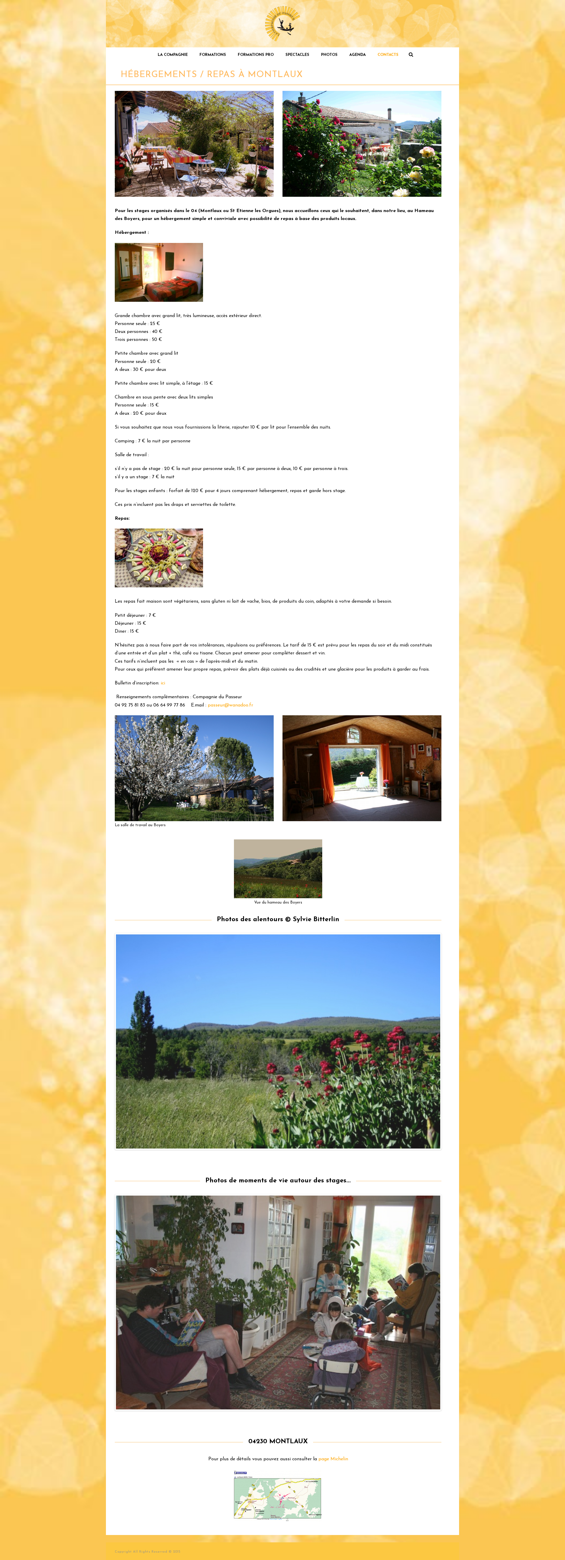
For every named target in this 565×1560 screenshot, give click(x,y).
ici (163, 683)
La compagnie (173, 55)
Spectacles (297, 55)
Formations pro (256, 55)
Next (449, 1041)
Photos (329, 55)
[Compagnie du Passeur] (282, 23)
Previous (107, 1041)
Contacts (388, 55)
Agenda (357, 55)
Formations (213, 55)
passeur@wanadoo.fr (230, 705)
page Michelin (333, 1458)
